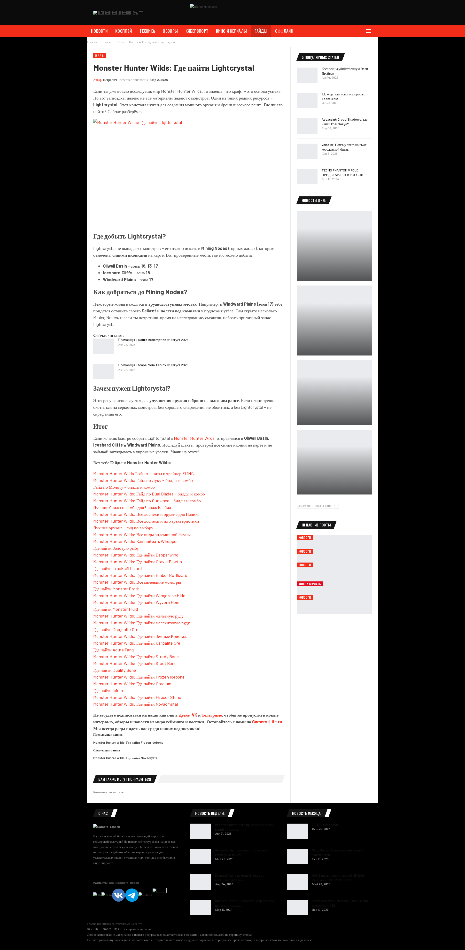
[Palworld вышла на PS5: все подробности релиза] (334, 462)
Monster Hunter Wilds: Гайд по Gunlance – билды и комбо (147, 500)
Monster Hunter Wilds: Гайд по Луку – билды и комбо (143, 480)
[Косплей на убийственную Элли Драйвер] (307, 75)
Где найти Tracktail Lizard (117, 568)
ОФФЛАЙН (284, 31)
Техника (147, 31)
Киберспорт (197, 31)
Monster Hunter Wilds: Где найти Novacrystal (135, 704)
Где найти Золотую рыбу (116, 548)
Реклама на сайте (130, 924)
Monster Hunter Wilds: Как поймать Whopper (135, 541)
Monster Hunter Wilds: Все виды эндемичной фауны (142, 534)
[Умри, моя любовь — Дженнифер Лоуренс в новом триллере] (334, 320)
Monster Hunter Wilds (194, 438)
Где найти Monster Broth (116, 588)
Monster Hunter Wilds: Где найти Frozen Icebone (139, 677)
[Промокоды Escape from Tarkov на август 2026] (103, 371)
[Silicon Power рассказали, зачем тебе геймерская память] (200, 857)
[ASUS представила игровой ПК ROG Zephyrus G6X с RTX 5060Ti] (297, 882)
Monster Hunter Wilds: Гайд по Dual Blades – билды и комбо (149, 493)
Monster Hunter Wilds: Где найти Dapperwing (135, 554)
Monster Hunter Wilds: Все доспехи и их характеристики (146, 521)
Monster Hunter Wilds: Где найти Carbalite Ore (136, 643)
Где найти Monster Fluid (115, 609)
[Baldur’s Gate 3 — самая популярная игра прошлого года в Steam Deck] (200, 907)
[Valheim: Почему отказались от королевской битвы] (307, 151)
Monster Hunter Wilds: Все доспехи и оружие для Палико (146, 514)
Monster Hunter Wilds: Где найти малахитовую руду (141, 622)
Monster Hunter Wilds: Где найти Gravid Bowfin (137, 561)
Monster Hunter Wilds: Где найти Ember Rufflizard (140, 575)
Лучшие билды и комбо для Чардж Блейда (132, 507)
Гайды (261, 31)
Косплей (123, 31)
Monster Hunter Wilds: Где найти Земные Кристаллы (142, 636)
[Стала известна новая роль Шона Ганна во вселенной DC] (297, 907)
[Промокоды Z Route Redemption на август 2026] (103, 346)
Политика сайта (108, 924)
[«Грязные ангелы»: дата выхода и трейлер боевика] (334, 392)
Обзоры (170, 31)
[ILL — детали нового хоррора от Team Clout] (307, 100)
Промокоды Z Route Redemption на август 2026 (153, 340)
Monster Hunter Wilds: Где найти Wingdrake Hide (139, 595)
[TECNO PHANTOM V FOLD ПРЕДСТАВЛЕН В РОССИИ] (307, 177)
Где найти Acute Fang (113, 649)
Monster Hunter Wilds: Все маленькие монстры (137, 582)
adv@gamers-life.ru (124, 883)
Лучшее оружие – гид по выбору (123, 527)
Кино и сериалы (231, 31)
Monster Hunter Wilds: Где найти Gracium (132, 683)
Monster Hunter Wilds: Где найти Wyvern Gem (136, 602)
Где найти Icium (108, 690)
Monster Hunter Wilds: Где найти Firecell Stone (137, 697)
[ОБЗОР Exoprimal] (297, 831)
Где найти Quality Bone (114, 670)
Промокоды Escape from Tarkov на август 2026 (153, 365)
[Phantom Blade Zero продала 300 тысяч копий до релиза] (200, 831)
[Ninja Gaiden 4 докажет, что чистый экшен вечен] (297, 857)
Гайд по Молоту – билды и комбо (124, 487)
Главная (92, 924)
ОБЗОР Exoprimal (325, 825)
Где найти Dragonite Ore (115, 629)
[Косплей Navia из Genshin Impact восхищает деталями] (200, 882)
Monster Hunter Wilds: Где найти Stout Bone (135, 663)
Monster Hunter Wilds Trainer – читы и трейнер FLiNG (143, 473)
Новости (99, 31)
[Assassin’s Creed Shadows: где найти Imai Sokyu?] (307, 126)
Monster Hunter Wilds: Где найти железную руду (138, 615)
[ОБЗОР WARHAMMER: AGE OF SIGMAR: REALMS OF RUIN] (334, 245)
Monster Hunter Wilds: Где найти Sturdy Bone (136, 656)
